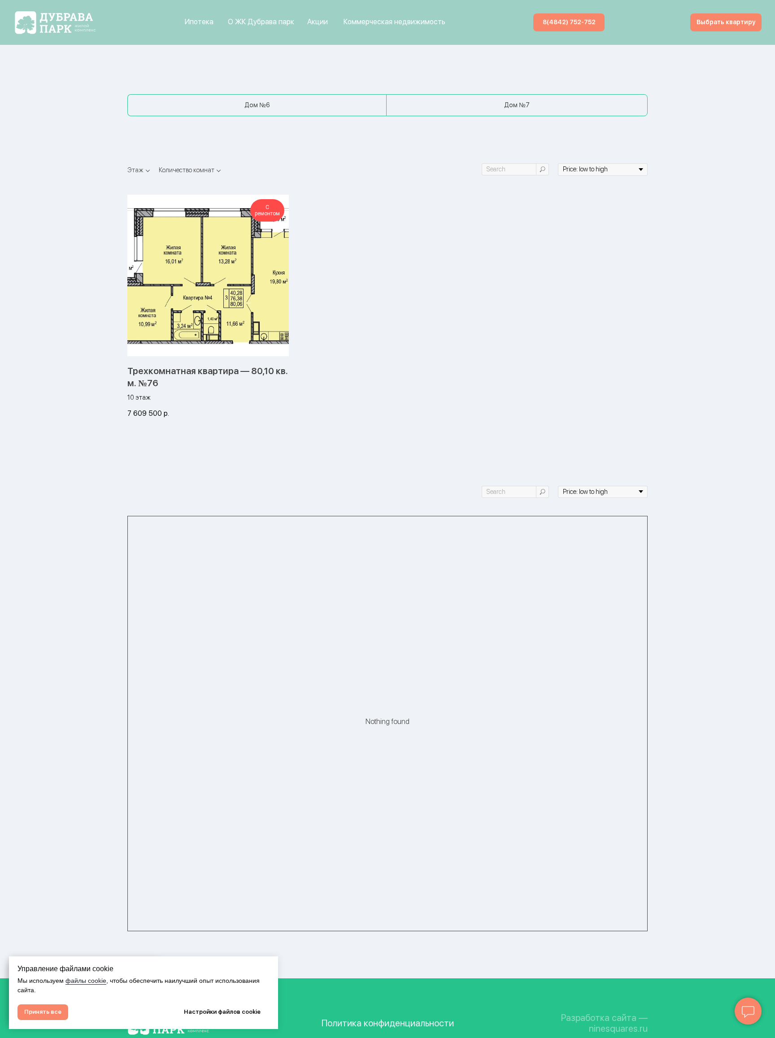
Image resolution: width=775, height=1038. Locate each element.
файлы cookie (85, 980)
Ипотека (199, 21)
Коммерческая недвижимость (394, 21)
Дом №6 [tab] (257, 105)
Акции (317, 21)
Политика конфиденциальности (388, 1023)
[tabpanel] (387, 304)
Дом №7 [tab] (517, 105)
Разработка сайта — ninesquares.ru (604, 1023)
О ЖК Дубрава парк (261, 21)
